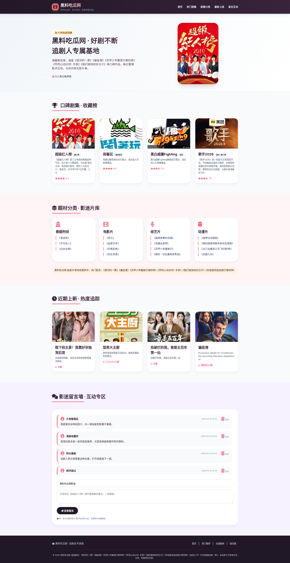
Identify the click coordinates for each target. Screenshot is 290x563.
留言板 (233, 543)
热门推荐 (206, 543)
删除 (226, 419)
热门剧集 (191, 6)
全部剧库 (220, 543)
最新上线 (219, 6)
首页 (180, 6)
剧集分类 (205, 6)
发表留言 (68, 511)
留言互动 (233, 6)
